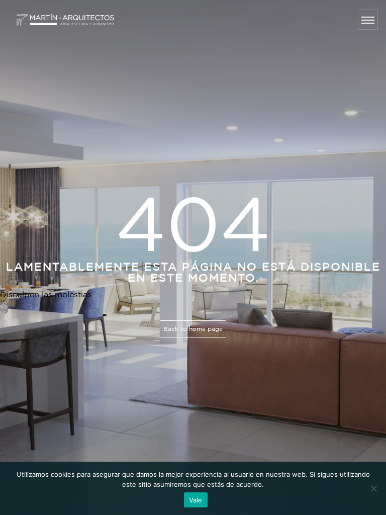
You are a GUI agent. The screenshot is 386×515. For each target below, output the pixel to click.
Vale (196, 500)
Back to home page (193, 328)
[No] (373, 488)
